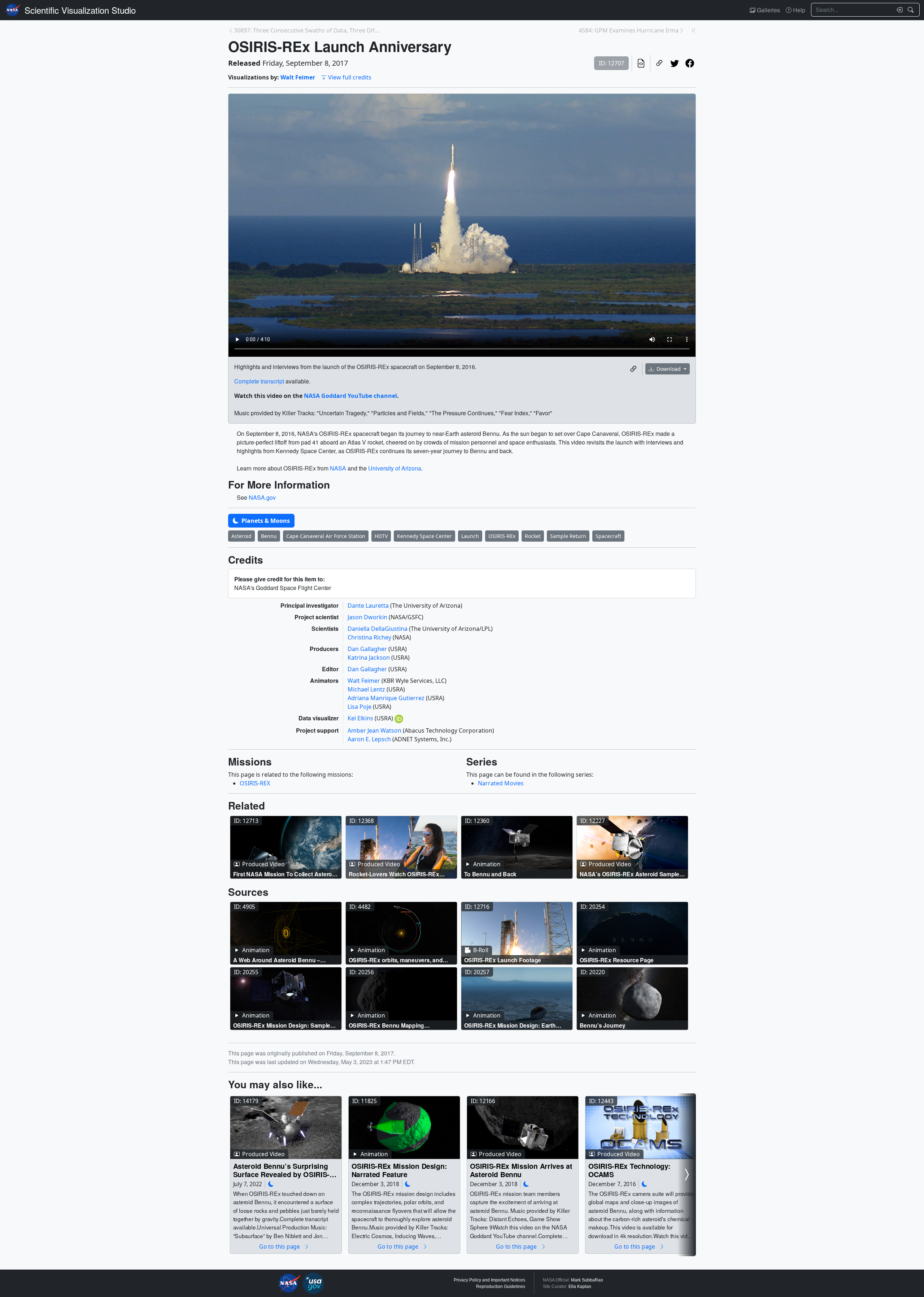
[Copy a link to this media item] (633, 369)
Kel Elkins (361, 718)
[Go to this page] (285, 847)
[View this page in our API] (641, 63)
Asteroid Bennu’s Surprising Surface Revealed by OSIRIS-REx (281, 1170)
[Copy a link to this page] (659, 63)
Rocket (533, 536)
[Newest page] (693, 30)
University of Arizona (394, 468)
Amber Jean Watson (375, 730)
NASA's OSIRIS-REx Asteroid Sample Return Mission (629, 874)
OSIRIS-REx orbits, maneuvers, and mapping (396, 960)
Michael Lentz (367, 689)
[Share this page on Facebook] (690, 63)
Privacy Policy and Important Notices (489, 1280)
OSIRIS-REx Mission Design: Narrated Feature (399, 1170)
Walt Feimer (297, 77)
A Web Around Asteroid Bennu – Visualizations (277, 960)
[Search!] (911, 10)
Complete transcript (259, 381)
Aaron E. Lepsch (370, 739)
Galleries (767, 10)
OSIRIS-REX (255, 783)
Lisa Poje (360, 707)
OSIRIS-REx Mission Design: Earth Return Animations (510, 1025)
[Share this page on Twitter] (674, 63)
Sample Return (568, 536)
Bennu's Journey (603, 1025)
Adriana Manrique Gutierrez (387, 698)
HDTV (381, 536)
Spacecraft (608, 536)
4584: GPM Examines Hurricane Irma (629, 30)
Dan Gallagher (368, 649)
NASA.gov (262, 497)
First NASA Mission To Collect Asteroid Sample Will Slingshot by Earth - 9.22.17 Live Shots (285, 874)
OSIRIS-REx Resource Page (617, 960)
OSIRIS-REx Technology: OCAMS (629, 1170)
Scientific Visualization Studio (80, 10)
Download (668, 368)
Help (798, 10)
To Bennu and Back (490, 874)
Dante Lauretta (369, 606)
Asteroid (241, 536)
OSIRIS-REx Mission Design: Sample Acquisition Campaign (282, 1025)
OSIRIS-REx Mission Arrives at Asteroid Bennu (521, 1170)
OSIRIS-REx (501, 536)
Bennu (269, 536)
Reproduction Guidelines (500, 1286)
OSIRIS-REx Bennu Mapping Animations (386, 1025)
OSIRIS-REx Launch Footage (502, 960)
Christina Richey (370, 637)
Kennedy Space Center (424, 536)
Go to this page (280, 1246)
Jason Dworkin (368, 617)
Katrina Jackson (369, 657)
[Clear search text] (898, 10)
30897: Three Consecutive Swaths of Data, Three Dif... (306, 30)
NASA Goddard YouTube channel (350, 396)
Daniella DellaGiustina (378, 629)
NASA (338, 468)
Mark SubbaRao (587, 1280)
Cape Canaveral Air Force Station (325, 536)
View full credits (349, 77)
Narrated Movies (501, 783)
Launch (470, 536)
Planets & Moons (265, 521)
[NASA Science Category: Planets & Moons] (271, 1184)
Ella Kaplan (579, 1286)
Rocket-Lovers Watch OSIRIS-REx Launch (394, 874)
